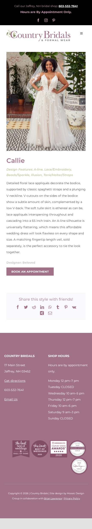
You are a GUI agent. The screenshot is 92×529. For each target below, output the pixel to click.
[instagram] (46, 20)
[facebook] (38, 20)
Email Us (11, 399)
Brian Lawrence (53, 498)
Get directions (14, 381)
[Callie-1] (46, 101)
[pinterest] (53, 20)
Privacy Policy (72, 498)
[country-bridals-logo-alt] (38, 31)
